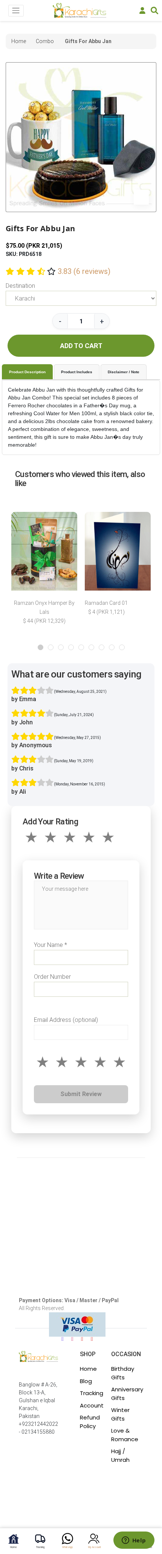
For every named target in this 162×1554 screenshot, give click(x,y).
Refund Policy (90, 1421)
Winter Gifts (120, 1414)
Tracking (91, 1393)
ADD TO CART (81, 346)
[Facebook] (62, 1339)
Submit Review (81, 1094)
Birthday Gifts (122, 1373)
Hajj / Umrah (120, 1455)
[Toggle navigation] (16, 10)
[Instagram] (72, 1339)
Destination (20, 285)
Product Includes (76, 372)
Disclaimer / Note (123, 372)
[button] (40, 647)
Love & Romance (124, 1435)
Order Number (52, 976)
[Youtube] (82, 1339)
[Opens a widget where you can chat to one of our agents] (133, 1541)
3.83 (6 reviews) (84, 271)
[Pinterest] (92, 1339)
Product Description (27, 372)
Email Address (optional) (66, 1019)
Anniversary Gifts (127, 1393)
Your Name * (50, 944)
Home (88, 1369)
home (18, 41)
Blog (86, 1381)
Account (92, 1405)
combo (45, 41)
